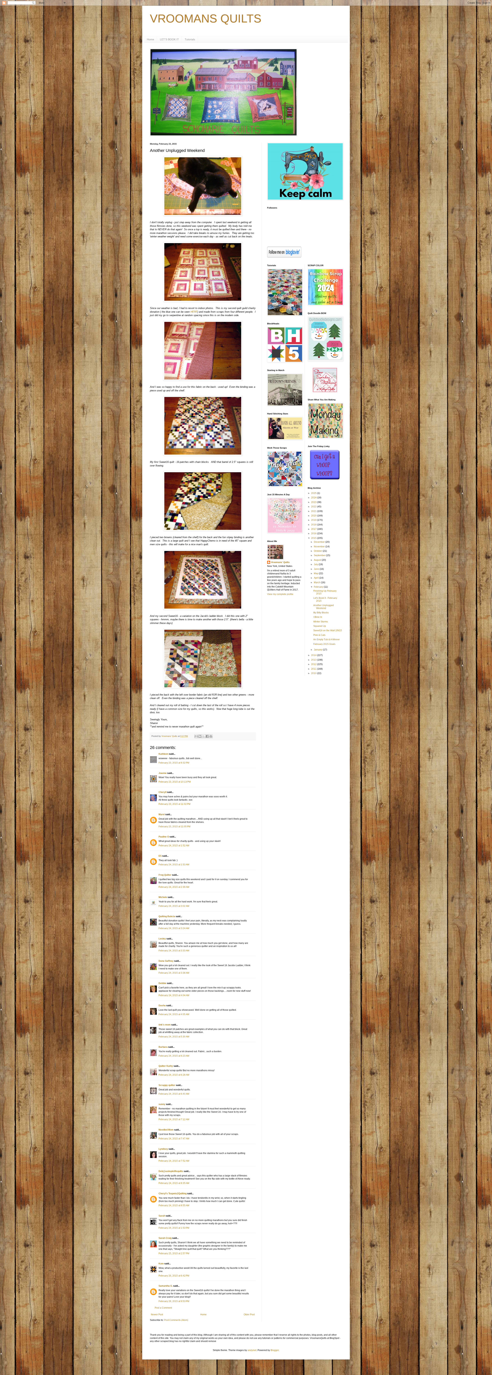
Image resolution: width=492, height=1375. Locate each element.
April (316, 578)
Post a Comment (163, 1307)
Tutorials (190, 39)
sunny (162, 1104)
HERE (193, 311)
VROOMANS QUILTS (205, 18)
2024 (314, 497)
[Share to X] (203, 736)
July (316, 564)
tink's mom (165, 1024)
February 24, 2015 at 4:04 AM (174, 995)
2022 (314, 506)
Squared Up (319, 626)
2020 (314, 515)
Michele (163, 897)
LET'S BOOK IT (169, 39)
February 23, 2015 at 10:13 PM (175, 781)
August (318, 560)
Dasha (162, 1005)
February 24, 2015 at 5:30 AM (174, 1036)
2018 (314, 524)
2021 (314, 511)
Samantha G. (166, 1286)
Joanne (163, 773)
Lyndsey (163, 1149)
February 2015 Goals (324, 644)
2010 (314, 673)
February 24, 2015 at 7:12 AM (174, 1119)
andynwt (252, 1350)
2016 (314, 533)
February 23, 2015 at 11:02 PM (174, 804)
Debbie (162, 983)
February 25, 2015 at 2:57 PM (174, 1253)
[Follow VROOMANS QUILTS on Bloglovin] (284, 256)
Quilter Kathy (166, 1066)
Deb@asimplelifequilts (171, 1171)
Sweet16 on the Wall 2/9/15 (327, 630)
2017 (314, 529)
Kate (161, 1263)
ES (160, 856)
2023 (314, 502)
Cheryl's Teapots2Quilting (173, 1193)
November (319, 546)
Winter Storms (320, 621)
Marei (162, 814)
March (317, 582)
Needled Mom (166, 1129)
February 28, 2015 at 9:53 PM (174, 1301)
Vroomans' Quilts (280, 562)
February (319, 587)
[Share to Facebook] (207, 736)
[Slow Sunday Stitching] (325, 391)
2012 (314, 664)
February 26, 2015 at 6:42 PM (174, 1275)
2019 (314, 520)
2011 (314, 669)
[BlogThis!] (200, 736)
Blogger (275, 1350)
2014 (314, 655)
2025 (314, 493)
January (318, 649)
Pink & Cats (319, 635)
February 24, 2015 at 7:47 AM (174, 1138)
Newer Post (157, 1314)
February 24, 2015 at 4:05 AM (174, 1014)
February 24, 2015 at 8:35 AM (174, 1183)
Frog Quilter (165, 875)
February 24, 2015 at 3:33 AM (174, 950)
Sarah (162, 1215)
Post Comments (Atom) (176, 1320)
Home (150, 39)
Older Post (249, 1314)
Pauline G (164, 836)
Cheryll (162, 792)
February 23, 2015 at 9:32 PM (174, 762)
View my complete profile (280, 594)
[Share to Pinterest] (211, 736)
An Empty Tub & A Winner (326, 639)
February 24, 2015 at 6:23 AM (174, 1055)
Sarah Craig (165, 1238)
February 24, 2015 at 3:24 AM (174, 928)
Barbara (163, 1047)
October (318, 551)
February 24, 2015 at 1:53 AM (174, 864)
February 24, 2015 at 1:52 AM (174, 845)
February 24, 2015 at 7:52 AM (174, 1161)
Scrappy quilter (167, 1085)
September (320, 555)
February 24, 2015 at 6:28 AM (174, 1074)
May (316, 573)
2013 (314, 660)
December (319, 542)
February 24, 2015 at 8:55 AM (174, 1205)
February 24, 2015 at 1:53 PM (174, 1228)
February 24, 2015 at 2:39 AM (174, 887)
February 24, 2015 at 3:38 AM (174, 973)
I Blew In (317, 617)
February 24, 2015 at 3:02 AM (174, 906)
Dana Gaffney (166, 961)
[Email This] (196, 736)
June (317, 569)
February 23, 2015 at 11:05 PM (174, 826)
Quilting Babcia (167, 916)
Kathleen (163, 754)
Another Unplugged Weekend (323, 606)
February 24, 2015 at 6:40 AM (174, 1094)
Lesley (162, 938)
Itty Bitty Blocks (321, 612)
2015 (314, 538)
